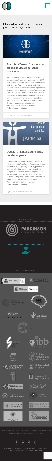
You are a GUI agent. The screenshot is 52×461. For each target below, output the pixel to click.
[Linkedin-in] (17, 442)
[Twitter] (23, 442)
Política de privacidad (33, 450)
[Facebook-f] (29, 442)
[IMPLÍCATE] (26, 250)
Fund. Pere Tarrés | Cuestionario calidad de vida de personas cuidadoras (25, 68)
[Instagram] (35, 442)
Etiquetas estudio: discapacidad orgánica (22, 25)
